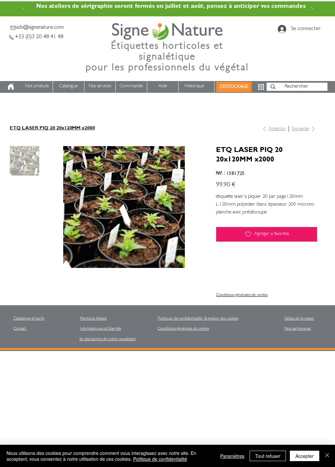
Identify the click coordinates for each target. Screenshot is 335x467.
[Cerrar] (327, 456)
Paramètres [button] (232, 456)
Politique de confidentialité (160, 459)
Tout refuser (267, 456)
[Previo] (23, 9)
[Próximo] (312, 9)
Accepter (304, 456)
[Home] (10, 86)
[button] (261, 87)
